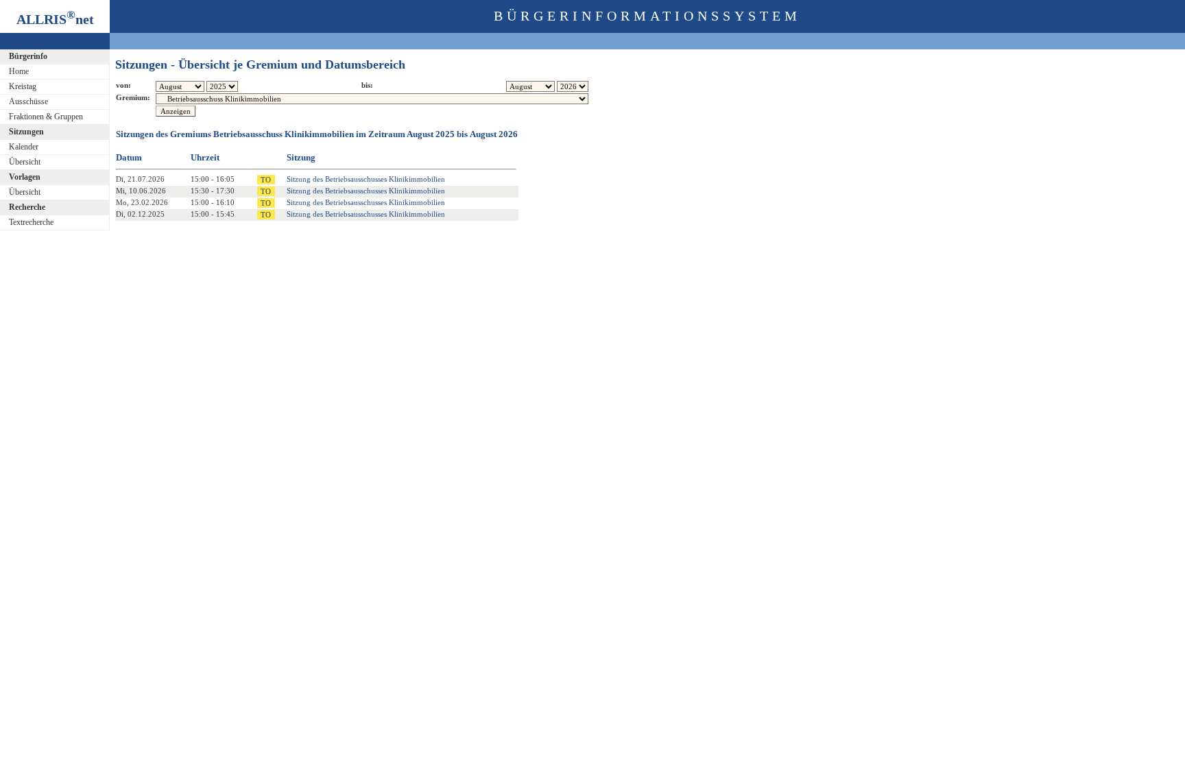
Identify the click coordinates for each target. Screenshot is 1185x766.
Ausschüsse (28, 101)
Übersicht (24, 162)
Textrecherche (31, 222)
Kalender (23, 147)
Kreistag (22, 86)
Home (19, 71)
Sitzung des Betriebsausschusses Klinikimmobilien (366, 179)
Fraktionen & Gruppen (46, 116)
